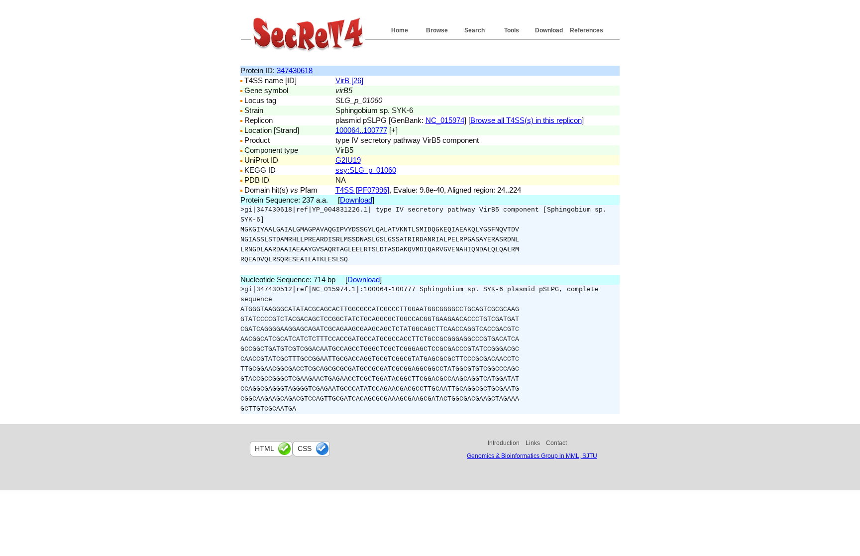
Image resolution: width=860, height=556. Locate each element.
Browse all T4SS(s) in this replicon (526, 120)
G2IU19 (348, 160)
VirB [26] (349, 80)
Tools (511, 30)
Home (399, 30)
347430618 (295, 70)
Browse (437, 30)
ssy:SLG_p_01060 (365, 170)
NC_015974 (445, 120)
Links (533, 443)
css (305, 448)
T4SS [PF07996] (362, 190)
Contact (556, 443)
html (264, 448)
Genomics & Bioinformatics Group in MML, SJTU (532, 455)
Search (474, 30)
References (586, 30)
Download (549, 30)
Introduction (504, 443)
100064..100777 (361, 130)
